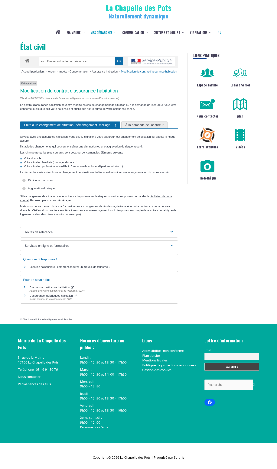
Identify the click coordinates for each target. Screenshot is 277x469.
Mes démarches (101, 32)
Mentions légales (155, 360)
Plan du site (151, 355)
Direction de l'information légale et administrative (47, 319)
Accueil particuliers (33, 71)
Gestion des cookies (156, 370)
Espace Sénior (240, 84)
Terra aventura (207, 146)
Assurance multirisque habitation (50, 287)
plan (240, 116)
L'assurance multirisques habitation (51, 295)
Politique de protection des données (169, 365)
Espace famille (207, 84)
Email (207, 350)
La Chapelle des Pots (138, 7)
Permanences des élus (34, 384)
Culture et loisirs (167, 32)
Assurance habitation (105, 71)
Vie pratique (198, 32)
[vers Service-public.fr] (151, 61)
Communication (133, 32)
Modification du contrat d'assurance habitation (149, 71)
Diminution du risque (40, 180)
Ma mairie (74, 32)
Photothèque (207, 178)
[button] (219, 32)
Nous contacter (207, 116)
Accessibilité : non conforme (163, 350)
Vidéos (240, 146)
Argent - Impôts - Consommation (68, 71)
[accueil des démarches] (27, 60)
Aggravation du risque (41, 188)
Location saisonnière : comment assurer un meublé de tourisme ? (70, 266)
